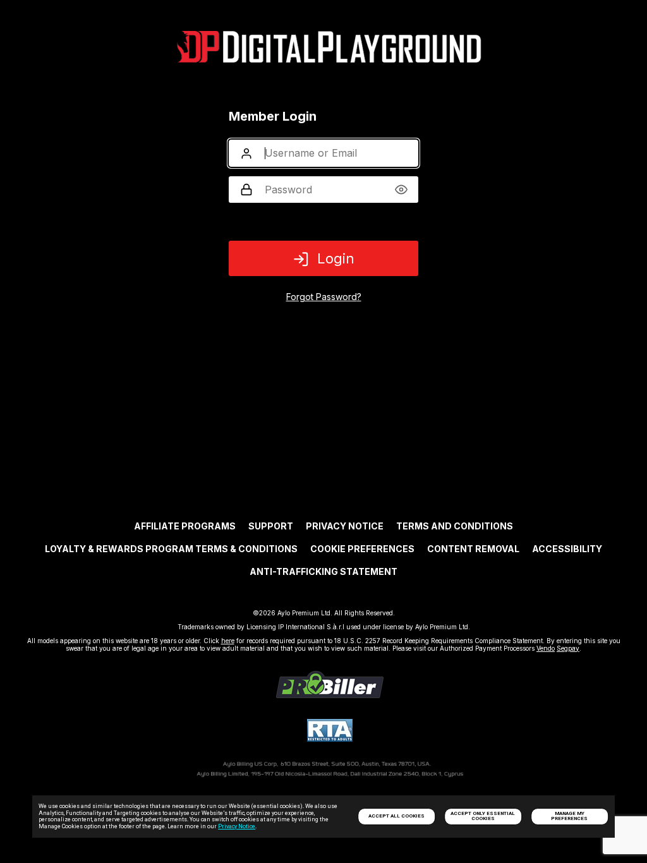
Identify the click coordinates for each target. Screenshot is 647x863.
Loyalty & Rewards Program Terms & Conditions (171, 548)
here (227, 640)
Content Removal (473, 548)
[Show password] (401, 189)
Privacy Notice (236, 826)
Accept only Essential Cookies (482, 816)
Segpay (568, 648)
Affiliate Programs (185, 526)
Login (335, 258)
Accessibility (567, 548)
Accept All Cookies (396, 816)
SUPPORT (270, 526)
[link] (330, 694)
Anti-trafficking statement (323, 571)
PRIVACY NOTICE (345, 526)
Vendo (545, 648)
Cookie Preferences (362, 548)
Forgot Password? (323, 296)
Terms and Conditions (454, 526)
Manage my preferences (569, 816)
